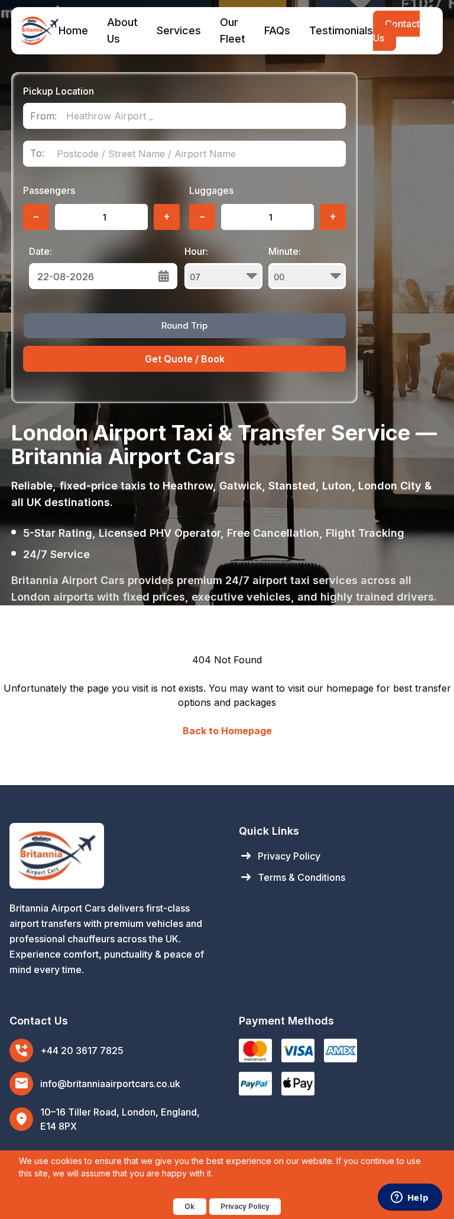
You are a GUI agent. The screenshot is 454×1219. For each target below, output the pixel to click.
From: (43, 116)
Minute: (284, 251)
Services (179, 30)
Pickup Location (58, 91)
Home (73, 30)
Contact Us (396, 31)
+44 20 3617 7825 (82, 1050)
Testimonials (341, 30)
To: (37, 153)
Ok (189, 1206)
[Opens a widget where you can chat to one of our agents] (409, 1198)
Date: (40, 251)
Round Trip (184, 325)
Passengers (49, 190)
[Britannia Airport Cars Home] (112, 856)
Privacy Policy (279, 856)
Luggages (211, 190)
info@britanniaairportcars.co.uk (110, 1084)
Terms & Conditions (292, 877)
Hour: (196, 251)
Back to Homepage (227, 731)
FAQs (277, 30)
